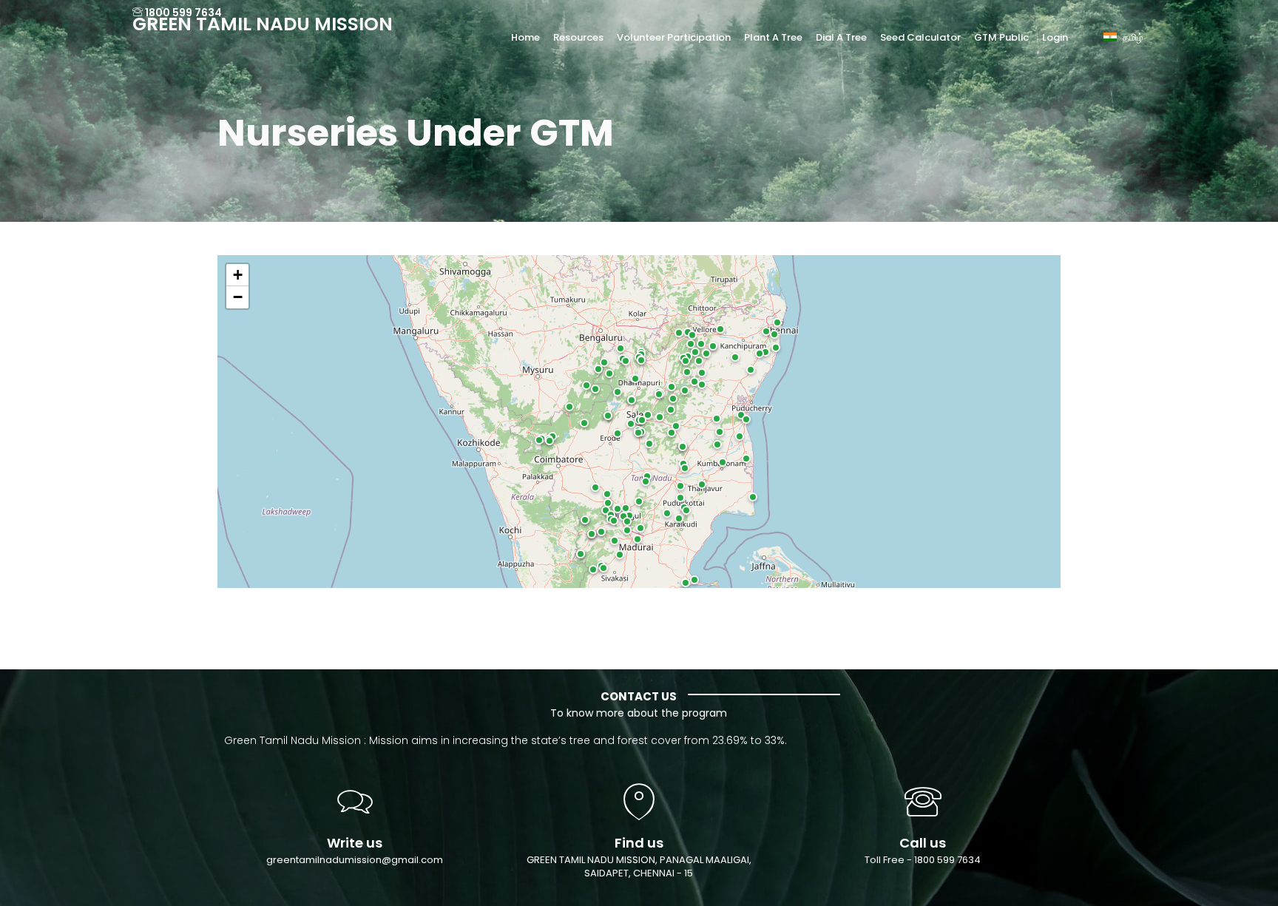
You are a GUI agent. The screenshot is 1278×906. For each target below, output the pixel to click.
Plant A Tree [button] (773, 37)
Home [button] (525, 37)
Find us (639, 843)
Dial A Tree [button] (841, 37)
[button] (1130, 27)
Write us (354, 843)
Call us (922, 843)
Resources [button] (578, 37)
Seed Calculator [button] (920, 37)
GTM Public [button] (1001, 37)
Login (1055, 37)
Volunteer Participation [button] (674, 37)
